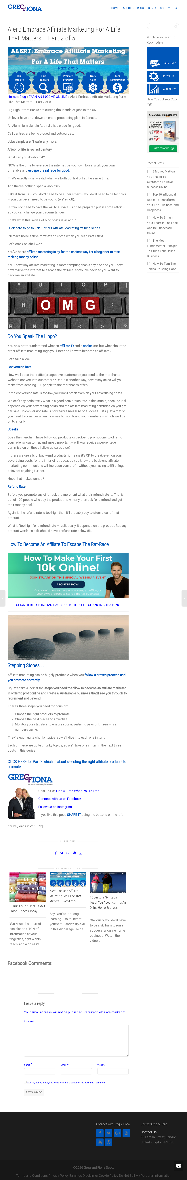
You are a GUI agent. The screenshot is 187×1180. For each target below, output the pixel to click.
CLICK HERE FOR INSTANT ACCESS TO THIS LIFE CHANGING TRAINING (68, 605)
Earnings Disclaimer (83, 1175)
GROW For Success (168, 78)
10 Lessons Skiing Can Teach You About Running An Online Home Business (108, 902)
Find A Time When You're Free (77, 791)
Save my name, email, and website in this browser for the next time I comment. (66, 1082)
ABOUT (127, 8)
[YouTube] (100, 1142)
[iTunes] (108, 1142)
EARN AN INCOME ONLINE (48, 97)
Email (63, 1065)
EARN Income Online (170, 91)
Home (12, 97)
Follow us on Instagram (55, 807)
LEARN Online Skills (170, 65)
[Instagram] (126, 1133)
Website (101, 1065)
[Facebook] (100, 1133)
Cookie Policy (108, 1175)
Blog (23, 97)
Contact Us (149, 1132)
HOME (115, 8)
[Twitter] (108, 1133)
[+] (27, 887)
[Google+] (117, 1133)
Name (27, 1065)
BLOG (140, 8)
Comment (29, 1021)
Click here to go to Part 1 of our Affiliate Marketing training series (54, 228)
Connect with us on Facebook (59, 799)
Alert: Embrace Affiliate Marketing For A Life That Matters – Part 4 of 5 (65, 896)
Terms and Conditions (32, 1175)
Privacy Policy (59, 1175)
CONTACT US (156, 8)
